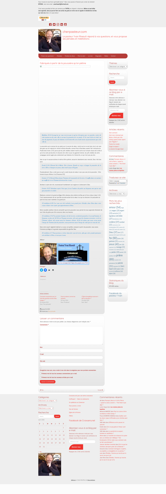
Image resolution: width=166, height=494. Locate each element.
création (121, 227)
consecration (114, 227)
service (111, 271)
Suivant (100, 390)
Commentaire (44, 325)
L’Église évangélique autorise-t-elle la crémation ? (90, 297)
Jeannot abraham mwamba (107, 444)
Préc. (42, 390)
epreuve (112, 235)
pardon (115, 252)
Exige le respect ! (114, 146)
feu (123, 235)
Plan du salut (81, 56)
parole (123, 252)
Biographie (98, 56)
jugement (112, 247)
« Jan (40, 452)
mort (119, 249)
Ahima (101, 436)
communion (116, 225)
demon (117, 229)
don (120, 232)
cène (111, 229)
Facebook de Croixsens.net (82, 420)
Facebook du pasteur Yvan (115, 294)
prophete (117, 260)
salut (120, 269)
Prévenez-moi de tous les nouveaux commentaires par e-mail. (59, 373)
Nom (41, 347)
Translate (122, 183)
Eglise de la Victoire (74, 412)
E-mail (42, 354)
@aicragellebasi (91, 480)
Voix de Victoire (73, 409)
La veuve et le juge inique (116, 149)
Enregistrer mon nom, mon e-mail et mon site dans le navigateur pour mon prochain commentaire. (68, 370)
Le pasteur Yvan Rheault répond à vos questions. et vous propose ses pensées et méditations (95, 37)
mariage (120, 247)
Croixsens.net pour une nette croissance (81, 396)
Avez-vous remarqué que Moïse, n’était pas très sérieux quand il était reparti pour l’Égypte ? (117, 138)
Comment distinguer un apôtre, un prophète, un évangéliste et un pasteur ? (113, 450)
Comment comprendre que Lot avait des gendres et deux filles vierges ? (48, 298)
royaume (116, 266)
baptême (113, 216)
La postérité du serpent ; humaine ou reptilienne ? (111, 432)
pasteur (112, 256)
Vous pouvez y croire (75, 406)
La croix (90, 56)
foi (113, 238)
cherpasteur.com (75, 32)
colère (114, 221)
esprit (119, 235)
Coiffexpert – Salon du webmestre (79, 399)
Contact (113, 56)
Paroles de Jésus (70, 56)
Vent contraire (113, 133)
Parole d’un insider (114, 144)
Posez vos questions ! (47, 56)
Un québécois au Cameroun (76, 402)
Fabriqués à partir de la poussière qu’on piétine (63, 63)
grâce (120, 238)
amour (115, 207)
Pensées (59, 56)
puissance (113, 263)
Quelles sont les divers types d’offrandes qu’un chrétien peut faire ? (113, 418)
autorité (117, 213)
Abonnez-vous (116, 115)
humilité (121, 241)
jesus (114, 244)
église (112, 273)
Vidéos (106, 56)
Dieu (113, 232)
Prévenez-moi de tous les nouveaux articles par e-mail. (57, 377)
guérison (113, 241)
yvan (101, 453)
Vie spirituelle (51, 311)
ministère (112, 249)
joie (121, 244)
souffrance (118, 271)
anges (116, 210)
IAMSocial (73, 480)
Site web (42, 361)
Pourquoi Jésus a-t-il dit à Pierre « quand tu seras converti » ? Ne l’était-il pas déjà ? (117, 162)
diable (122, 229)
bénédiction (117, 219)
